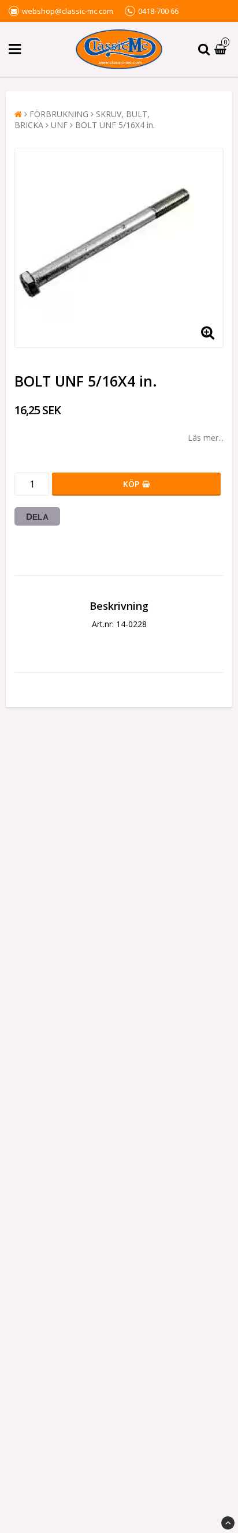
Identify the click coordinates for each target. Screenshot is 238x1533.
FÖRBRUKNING (58, 113)
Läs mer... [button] (206, 437)
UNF (59, 124)
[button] (221, 49)
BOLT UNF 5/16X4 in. (115, 124)
